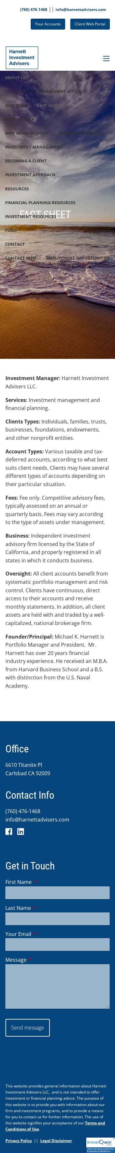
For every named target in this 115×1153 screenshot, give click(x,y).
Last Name (43, 908)
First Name (44, 881)
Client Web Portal (90, 24)
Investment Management (34, 147)
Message (41, 959)
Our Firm (15, 91)
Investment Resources (30, 216)
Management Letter (59, 91)
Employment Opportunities (77, 258)
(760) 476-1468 (33, 9)
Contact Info (20, 258)
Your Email (44, 934)
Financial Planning (80, 133)
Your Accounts (48, 24)
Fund (11, 230)
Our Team (16, 105)
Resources (17, 189)
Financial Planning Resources (40, 202)
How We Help (19, 119)
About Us (15, 77)
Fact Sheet (49, 105)
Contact (15, 244)
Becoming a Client (26, 161)
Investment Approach (30, 174)
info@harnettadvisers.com (81, 9)
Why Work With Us (26, 133)
